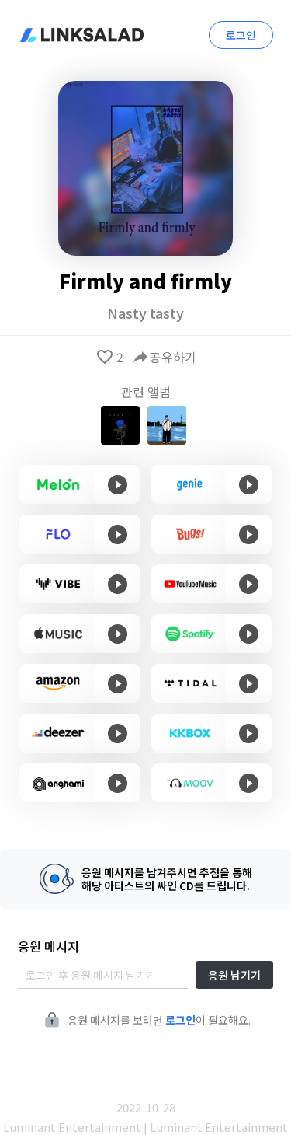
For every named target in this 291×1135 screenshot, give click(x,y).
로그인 (241, 35)
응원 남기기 (234, 975)
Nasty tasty (145, 312)
